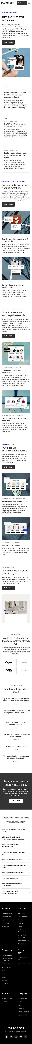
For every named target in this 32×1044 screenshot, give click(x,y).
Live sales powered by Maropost (7, 959)
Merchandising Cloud (8, 920)
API (3, 987)
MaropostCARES (22, 1015)
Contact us (21, 1008)
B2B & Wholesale (23, 916)
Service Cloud (6, 923)
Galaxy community (7, 955)
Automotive (21, 913)
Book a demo (22, 3)
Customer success (7, 963)
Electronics (21, 923)
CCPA (3, 973)
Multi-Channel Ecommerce (22, 936)
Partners (4, 1001)
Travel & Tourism (22, 944)
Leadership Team (23, 998)
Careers (20, 1001)
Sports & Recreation (23, 940)
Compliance (5, 983)
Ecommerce (21, 920)
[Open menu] (29, 3)
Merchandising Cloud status (24, 964)
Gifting (20, 926)
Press (19, 1005)
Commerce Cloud (7, 913)
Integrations (5, 926)
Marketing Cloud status (22, 958)
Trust (3, 970)
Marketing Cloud (6, 916)
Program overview (7, 998)
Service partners (6, 967)
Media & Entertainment (22, 931)
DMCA (4, 977)
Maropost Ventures (23, 1011)
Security (4, 980)
